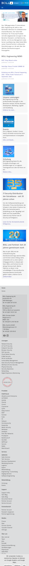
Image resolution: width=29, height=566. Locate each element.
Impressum (5, 549)
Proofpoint (5, 436)
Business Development (9, 461)
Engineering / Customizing (10, 472)
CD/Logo (4, 530)
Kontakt (4, 543)
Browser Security (7, 350)
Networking (5, 371)
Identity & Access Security (9, 365)
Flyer (3, 523)
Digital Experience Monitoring (11, 373)
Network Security (7, 344)
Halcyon (4, 421)
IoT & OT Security (7, 346)
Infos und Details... (8, 140)
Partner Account (7, 501)
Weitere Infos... (7, 172)
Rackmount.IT (6, 438)
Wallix (3, 446)
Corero (4, 404)
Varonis (4, 444)
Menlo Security (6, 427)
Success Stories (6, 525)
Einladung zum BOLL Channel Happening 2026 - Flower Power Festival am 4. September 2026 (14, 75)
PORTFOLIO (5, 394)
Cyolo (3, 408)
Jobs (3, 541)
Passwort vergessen (8, 512)
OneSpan (4, 431)
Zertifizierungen (6, 547)
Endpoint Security (7, 348)
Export (4, 467)
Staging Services (7, 474)
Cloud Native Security (8, 354)
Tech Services (6, 459)
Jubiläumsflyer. (7, 276)
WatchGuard (5, 448)
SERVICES (4, 455)
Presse (4, 521)
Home (3, 291)
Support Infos (6, 493)
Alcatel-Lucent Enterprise (9, 396)
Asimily (4, 400)
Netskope (4, 429)
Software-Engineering (8, 476)
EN (27, 3)
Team (3, 539)
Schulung (4, 483)
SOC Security (5, 352)
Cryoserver (5, 406)
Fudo (3, 417)
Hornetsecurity (6, 423)
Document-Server (7, 499)
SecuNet (4, 440)
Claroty (4, 402)
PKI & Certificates (7, 358)
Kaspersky (5, 425)
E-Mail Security (6, 356)
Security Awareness (8, 369)
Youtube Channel (7, 527)
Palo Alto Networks (7, 433)
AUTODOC (5, 398)
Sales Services (6, 457)
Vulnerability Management (10, 360)
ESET (3, 413)
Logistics (4, 465)
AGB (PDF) (5, 552)
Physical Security (7, 367)
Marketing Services (7, 463)
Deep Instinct (6, 411)
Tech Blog (4, 495)
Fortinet (4, 415)
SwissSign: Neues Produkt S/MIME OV (13, 66)
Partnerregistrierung (8, 514)
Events (4, 485)
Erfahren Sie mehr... (9, 110)
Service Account (6, 503)
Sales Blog (5, 497)
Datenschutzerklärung (8, 545)
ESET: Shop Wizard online (9, 60)
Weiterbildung (6, 469)
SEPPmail (4, 442)
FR (25, 3)
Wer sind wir (5, 537)
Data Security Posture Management (13, 363)
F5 (2, 419)
